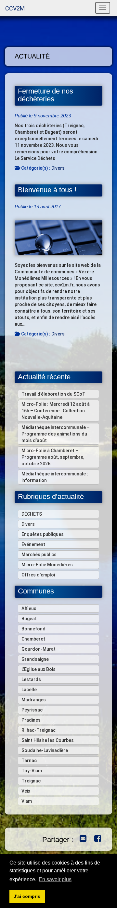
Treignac (31, 780)
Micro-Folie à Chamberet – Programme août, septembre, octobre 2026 (52, 457)
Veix (25, 791)
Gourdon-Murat (38, 649)
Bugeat (29, 618)
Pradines (31, 720)
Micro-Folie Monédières (47, 564)
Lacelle (29, 689)
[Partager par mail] (81, 839)
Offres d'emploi (38, 574)
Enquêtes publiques (42, 534)
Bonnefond (33, 628)
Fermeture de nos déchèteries (45, 95)
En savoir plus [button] (55, 879)
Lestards (31, 679)
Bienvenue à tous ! (47, 190)
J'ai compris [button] (27, 896)
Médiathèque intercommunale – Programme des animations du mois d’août (55, 434)
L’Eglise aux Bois (38, 669)
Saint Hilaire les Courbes (47, 740)
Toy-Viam (31, 770)
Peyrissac (32, 709)
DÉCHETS (31, 514)
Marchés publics (39, 554)
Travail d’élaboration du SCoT (53, 394)
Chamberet (33, 639)
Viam (26, 801)
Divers (58, 168)
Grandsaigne (35, 659)
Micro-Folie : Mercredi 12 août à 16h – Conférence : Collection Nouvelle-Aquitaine (55, 411)
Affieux (28, 608)
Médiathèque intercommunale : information (54, 477)
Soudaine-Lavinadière (44, 750)
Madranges (33, 699)
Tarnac (29, 760)
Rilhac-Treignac (38, 730)
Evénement (33, 544)
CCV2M (15, 8)
